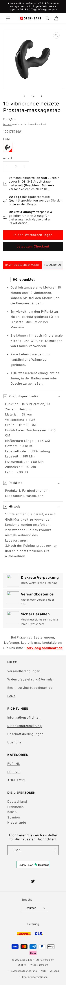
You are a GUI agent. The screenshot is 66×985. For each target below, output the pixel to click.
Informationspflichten (24, 717)
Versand (7, 124)
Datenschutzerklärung (24, 726)
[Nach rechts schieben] (41, 96)
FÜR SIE (13, 772)
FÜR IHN (13, 763)
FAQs (11, 696)
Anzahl (7, 158)
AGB (43, 971)
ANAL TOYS (16, 780)
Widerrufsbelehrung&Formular (30, 679)
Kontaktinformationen (34, 977)
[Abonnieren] (54, 850)
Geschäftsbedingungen (25, 734)
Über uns (14, 742)
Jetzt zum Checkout (33, 246)
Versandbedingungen (23, 671)
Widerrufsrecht (39, 964)
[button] (8, 18)
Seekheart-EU (30, 960)
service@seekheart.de (45, 648)
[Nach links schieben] (25, 96)
